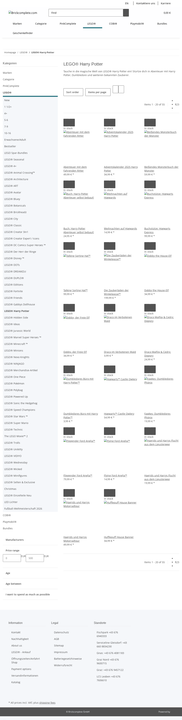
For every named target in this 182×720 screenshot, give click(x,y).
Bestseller (10, 146)
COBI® (7, 515)
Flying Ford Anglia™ (115, 475)
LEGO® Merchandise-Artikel (21, 370)
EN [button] (127, 3)
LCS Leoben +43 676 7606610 (108, 678)
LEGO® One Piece (14, 377)
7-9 (6, 126)
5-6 (6, 120)
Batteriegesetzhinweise (68, 658)
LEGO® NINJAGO (14, 363)
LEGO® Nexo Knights (16, 357)
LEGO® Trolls (12, 442)
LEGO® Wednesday (15, 462)
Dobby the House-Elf (156, 290)
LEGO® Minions (13, 350)
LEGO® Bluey (12, 199)
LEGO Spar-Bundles (16, 153)
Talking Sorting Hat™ (75, 290)
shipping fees (47, 702)
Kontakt (15, 632)
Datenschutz (61, 632)
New (7, 100)
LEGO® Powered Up (16, 396)
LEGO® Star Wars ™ (16, 416)
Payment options (21, 669)
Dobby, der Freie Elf (75, 352)
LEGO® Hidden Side (16, 317)
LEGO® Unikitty (13, 449)
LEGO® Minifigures (15, 475)
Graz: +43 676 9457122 (110, 670)
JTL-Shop (175, 711)
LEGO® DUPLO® (14, 278)
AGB (56, 639)
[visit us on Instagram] (11, 696)
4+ (5, 113)
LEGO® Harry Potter (16, 311)
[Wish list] (157, 13)
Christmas (10, 489)
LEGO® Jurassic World (17, 330)
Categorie (8, 79)
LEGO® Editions (13, 284)
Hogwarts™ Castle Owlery (119, 413)
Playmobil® (10, 521)
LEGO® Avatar (12, 192)
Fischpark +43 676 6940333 (107, 634)
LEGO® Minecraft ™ (16, 344)
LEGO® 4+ (10, 166)
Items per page (97, 92)
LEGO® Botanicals (15, 205)
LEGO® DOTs (12, 265)
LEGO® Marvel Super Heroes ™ (22, 337)
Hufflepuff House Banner (119, 537)
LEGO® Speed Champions (19, 409)
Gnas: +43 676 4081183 (110, 653)
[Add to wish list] (72, 122)
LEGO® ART (11, 185)
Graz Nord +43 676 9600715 (108, 661)
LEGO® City (11, 218)
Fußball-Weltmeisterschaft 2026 (23, 508)
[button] (151, 13)
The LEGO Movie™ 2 (16, 436)
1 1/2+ (8, 106)
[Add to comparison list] (66, 122)
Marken (7, 72)
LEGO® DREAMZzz (15, 271)
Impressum (61, 652)
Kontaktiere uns (145, 3)
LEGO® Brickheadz (15, 212)
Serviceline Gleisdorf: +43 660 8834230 (112, 644)
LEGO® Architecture (16, 179)
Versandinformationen (24, 675)
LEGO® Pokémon (14, 383)
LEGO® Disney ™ (14, 258)
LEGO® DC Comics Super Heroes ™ (25, 245)
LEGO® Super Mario (16, 423)
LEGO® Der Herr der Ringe (20, 251)
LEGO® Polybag (13, 390)
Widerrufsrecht (63, 665)
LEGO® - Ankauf (21, 652)
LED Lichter (11, 502)
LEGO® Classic (13, 225)
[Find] (126, 13)
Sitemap (59, 645)
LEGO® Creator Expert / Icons (21, 238)
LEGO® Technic (13, 429)
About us (16, 645)
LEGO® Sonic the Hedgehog (20, 403)
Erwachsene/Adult (15, 139)
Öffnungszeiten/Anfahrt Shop (25, 660)
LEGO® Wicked (13, 469)
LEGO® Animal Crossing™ (19, 172)
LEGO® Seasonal (14, 159)
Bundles (8, 528)
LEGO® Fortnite (13, 291)
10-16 (7, 133)
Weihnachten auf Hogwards (120, 228)
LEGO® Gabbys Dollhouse (19, 304)
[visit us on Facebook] (11, 692)
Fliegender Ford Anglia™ (77, 475)
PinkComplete (11, 86)
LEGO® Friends (13, 297)
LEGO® (7, 92)
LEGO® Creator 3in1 (16, 232)
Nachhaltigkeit (20, 639)
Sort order (72, 92)
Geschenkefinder (23, 33)
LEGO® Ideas (12, 324)
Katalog (15, 682)
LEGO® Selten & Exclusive (19, 482)
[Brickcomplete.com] (23, 13)
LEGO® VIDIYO (13, 456)
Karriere (166, 3)
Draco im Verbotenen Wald (120, 352)
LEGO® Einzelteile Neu (17, 495)
